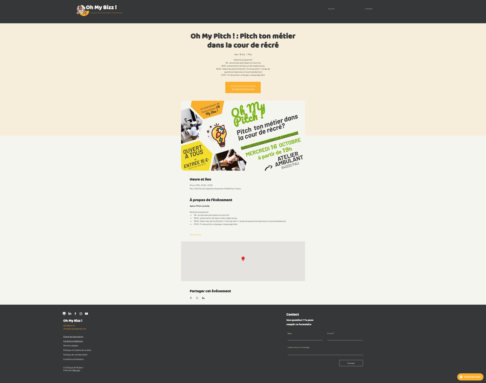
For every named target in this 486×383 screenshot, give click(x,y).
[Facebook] (75, 313)
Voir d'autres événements (243, 89)
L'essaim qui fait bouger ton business (106, 12)
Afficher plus (195, 234)
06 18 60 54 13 (69, 325)
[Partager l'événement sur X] (197, 298)
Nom (290, 333)
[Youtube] (86, 313)
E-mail (330, 333)
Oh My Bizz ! (101, 7)
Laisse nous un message (298, 347)
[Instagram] (81, 313)
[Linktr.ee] (64, 313)
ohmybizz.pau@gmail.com (74, 328)
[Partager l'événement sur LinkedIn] (203, 298)
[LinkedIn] (70, 313)
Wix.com (76, 370)
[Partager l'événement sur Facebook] (191, 298)
